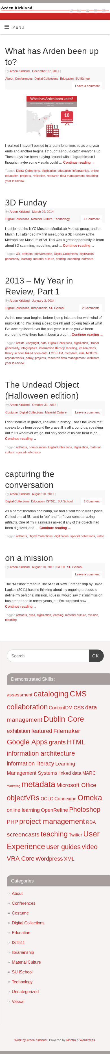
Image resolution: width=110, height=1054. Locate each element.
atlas (32, 615)
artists (20, 343)
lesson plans (87, 348)
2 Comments (91, 308)
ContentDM (60, 707)
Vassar (18, 1001)
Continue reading (79, 162)
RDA (91, 822)
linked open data (36, 353)
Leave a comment (87, 86)
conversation (43, 253)
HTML (76, 742)
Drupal (94, 343)
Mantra (71, 1040)
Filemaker (66, 731)
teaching (92, 175)
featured (41, 731)
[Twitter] (70, 11)
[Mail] (95, 11)
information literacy (52, 348)
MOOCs (92, 353)
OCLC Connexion (58, 798)
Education (67, 78)
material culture (43, 258)
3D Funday (26, 202)
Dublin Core (63, 719)
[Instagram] (103, 11)
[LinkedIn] (78, 11)
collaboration (27, 707)
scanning (73, 258)
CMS (78, 694)
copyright (32, 343)
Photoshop (84, 809)
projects (25, 175)
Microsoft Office (76, 785)
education (64, 170)
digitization (49, 170)
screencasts (23, 834)
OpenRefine (54, 810)
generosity (12, 258)
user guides (63, 846)
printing (61, 258)
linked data (69, 773)
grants (57, 742)
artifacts (27, 253)
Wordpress (49, 859)
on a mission (29, 558)
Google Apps (27, 742)
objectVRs (23, 798)
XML (69, 859)
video (100, 536)
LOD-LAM (56, 353)
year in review (14, 180)
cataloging (51, 693)
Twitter (75, 835)
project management (52, 821)
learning (26, 258)
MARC (89, 773)
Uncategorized (25, 991)
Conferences (24, 78)
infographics (80, 170)
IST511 (51, 501)
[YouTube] (87, 11)
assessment (19, 695)
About (9, 78)
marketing (13, 786)
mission (93, 615)
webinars (93, 358)
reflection (39, 175)
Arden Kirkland (20, 71)
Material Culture (41, 219)
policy (29, 358)
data (44, 343)
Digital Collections (46, 78)
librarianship (39, 308)
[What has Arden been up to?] (55, 118)
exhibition (18, 731)
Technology (62, 219)
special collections (28, 452)
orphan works (14, 358)
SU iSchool (82, 78)
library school (14, 353)
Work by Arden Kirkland (30, 1040)
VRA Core (20, 858)
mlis (81, 353)
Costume (11, 412)
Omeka (90, 797)
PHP (12, 822)
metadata (71, 353)
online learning (23, 810)
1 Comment (92, 219)
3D (18, 253)
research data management (66, 175)
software (87, 258)
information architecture (41, 753)
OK (94, 655)
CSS (79, 707)
